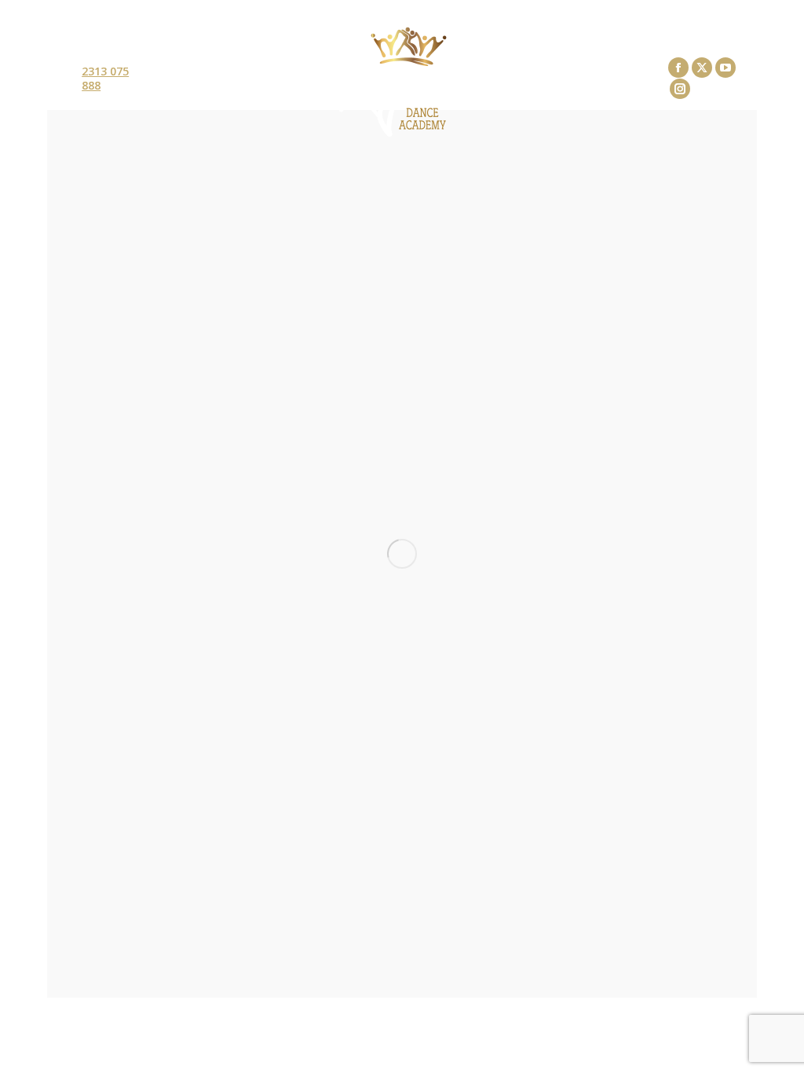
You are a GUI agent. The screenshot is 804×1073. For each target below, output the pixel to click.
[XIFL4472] (402, 554)
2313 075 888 (105, 78)
